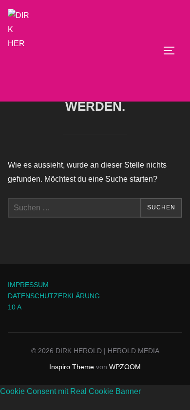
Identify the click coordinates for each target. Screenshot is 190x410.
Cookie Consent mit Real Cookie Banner (70, 391)
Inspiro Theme (71, 367)
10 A (14, 307)
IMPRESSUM (28, 285)
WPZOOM (125, 367)
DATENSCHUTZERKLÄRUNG (54, 296)
